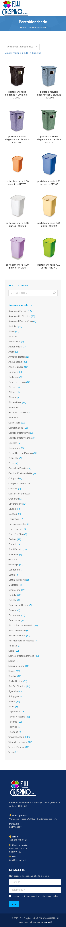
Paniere (12, 610)
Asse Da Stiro (15, 366)
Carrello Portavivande (20, 437)
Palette (12, 600)
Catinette (13, 458)
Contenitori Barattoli (19, 493)
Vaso (11, 752)
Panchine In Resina (18, 605)
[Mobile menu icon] (61, 8)
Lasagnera (14, 569)
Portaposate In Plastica (21, 640)
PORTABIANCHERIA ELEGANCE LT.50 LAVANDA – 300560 (17, 139)
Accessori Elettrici (17, 311)
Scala (11, 650)
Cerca (54, 293)
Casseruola (14, 448)
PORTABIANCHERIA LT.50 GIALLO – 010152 (48, 224)
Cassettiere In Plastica (20, 453)
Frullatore (13, 554)
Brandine (13, 417)
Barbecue (13, 377)
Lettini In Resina (17, 579)
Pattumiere (14, 615)
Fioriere (12, 539)
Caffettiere (14, 422)
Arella (11, 351)
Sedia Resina (15, 681)
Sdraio (11, 671)
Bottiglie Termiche (18, 412)
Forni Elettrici (15, 549)
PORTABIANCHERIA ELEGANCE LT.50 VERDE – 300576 (49, 139)
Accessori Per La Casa (20, 321)
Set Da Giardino (16, 686)
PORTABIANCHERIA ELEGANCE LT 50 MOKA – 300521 (17, 94)
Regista (12, 645)
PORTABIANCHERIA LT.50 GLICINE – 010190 (17, 266)
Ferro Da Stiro (16, 534)
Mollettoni (13, 584)
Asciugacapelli (15, 361)
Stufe (11, 706)
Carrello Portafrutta (19, 432)
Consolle (12, 488)
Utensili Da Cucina (17, 742)
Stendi (11, 701)
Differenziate (15, 503)
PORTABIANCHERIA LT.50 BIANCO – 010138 (17, 224)
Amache (12, 336)
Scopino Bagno (16, 665)
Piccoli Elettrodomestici (20, 625)
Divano (12, 508)
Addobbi (12, 326)
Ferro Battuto (15, 529)
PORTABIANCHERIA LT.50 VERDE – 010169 (48, 266)
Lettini (11, 574)
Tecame (12, 721)
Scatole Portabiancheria (21, 655)
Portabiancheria (16, 635)
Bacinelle (13, 371)
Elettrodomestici (17, 524)
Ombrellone (14, 589)
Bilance (12, 397)
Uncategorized (16, 736)
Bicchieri (12, 387)
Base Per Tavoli (17, 382)
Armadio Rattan (17, 356)
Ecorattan (13, 518)
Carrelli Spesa (15, 427)
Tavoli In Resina (16, 716)
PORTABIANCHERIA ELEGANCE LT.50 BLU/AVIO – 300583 (49, 94)
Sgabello (13, 691)
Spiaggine (13, 696)
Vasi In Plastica (16, 747)
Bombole (13, 407)
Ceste (11, 463)
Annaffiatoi (14, 341)
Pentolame (14, 620)
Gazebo (12, 559)
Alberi (11, 331)
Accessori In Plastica (19, 316)
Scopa (11, 660)
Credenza (13, 498)
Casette (12, 442)
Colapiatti (13, 478)
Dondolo (12, 513)
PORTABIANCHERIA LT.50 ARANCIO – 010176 (17, 183)
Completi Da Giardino (19, 483)
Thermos (13, 731)
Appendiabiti (15, 346)
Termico (12, 726)
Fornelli (12, 544)
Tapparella (14, 711)
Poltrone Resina (17, 630)
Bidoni (11, 392)
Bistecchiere (14, 402)
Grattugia (13, 564)
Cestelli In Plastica (18, 468)
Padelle (12, 595)
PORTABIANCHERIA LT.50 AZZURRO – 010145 (48, 183)
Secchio (12, 676)
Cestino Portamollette (20, 473)
